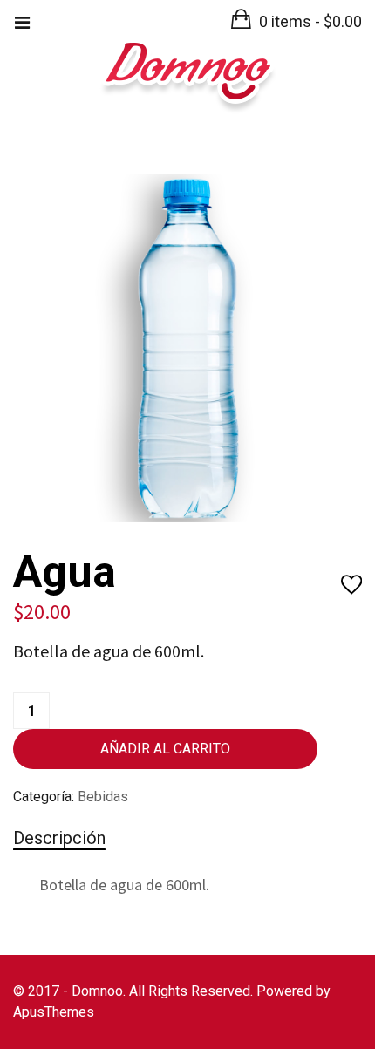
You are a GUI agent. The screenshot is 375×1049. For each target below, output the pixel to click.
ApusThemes (53, 1012)
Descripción (59, 838)
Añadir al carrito (165, 748)
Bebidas (103, 796)
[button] (296, 21)
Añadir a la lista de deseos (351, 585)
